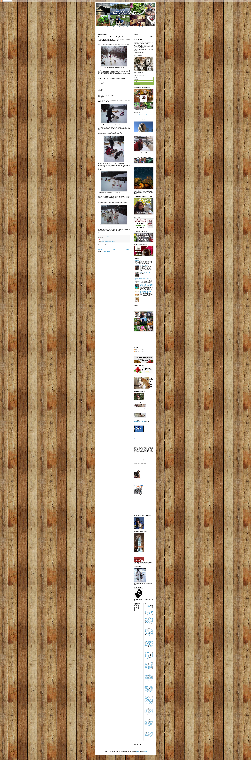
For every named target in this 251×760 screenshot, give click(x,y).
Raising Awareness (149, 642)
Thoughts (149, 617)
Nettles (147, 733)
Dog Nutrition (148, 627)
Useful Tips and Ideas (149, 641)
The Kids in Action (138, 260)
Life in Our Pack (149, 609)
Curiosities (147, 614)
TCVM (149, 715)
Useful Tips (147, 633)
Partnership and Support (102, 28)
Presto (149, 734)
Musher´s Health (147, 678)
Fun (149, 613)
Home (98, 26)
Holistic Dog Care (148, 711)
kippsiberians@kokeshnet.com (139, 421)
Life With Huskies (150, 732)
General (102, 241)
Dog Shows (146, 696)
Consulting (109, 26)
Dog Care (151, 618)
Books (146, 663)
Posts (136, 349)
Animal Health (147, 623)
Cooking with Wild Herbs (148, 724)
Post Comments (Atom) (107, 251)
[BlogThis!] (100, 237)
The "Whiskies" (147, 650)
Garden (139, 28)
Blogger (145, 751)
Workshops (146, 677)
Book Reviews (147, 721)
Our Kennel (104, 31)
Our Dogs (106, 241)
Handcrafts (147, 710)
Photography (149, 636)
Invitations (151, 664)
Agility (151, 719)
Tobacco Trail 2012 (149, 676)
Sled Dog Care (148, 640)
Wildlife (152, 633)
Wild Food (151, 737)
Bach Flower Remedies (148, 667)
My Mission (103, 26)
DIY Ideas (134, 28)
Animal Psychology (149, 662)
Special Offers (150, 736)
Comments (137, 351)
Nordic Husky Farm (112, 28)
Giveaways (146, 697)
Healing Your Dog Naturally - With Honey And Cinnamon (146, 292)
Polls (149, 692)
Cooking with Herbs (148, 723)
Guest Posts (151, 709)
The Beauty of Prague (144, 265)
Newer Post (100, 249)
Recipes (146, 702)
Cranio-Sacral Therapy (148, 725)
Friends (146, 628)
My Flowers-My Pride (149, 699)
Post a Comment (102, 247)
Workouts (146, 645)
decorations (147, 719)
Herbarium (151, 710)
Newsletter (132, 26)
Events (114, 26)
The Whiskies (147, 737)
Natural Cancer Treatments (141, 26)
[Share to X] (101, 237)
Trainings (113, 241)
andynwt (137, 751)
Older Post (127, 249)
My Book (119, 26)
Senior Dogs (151, 675)
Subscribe (137, 83)
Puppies (109, 241)
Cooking (128, 28)
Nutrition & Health (121, 28)
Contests (146, 669)
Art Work (98, 31)
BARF (151, 720)
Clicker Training (148, 668)
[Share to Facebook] (102, 237)
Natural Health (148, 700)
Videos (144, 28)
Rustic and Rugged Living (149, 612)
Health (146, 618)
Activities (146, 615)
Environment (151, 708)
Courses (147, 708)
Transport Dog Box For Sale (145, 272)
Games (147, 709)
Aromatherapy (147, 720)
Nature (146, 611)
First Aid (151, 677)
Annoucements (147, 639)
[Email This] (98, 237)
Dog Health (149, 622)
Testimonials (125, 26)
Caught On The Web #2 (144, 297)
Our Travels (148, 670)
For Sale (150, 696)
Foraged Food (148, 726)
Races (148, 28)
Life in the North (149, 619)
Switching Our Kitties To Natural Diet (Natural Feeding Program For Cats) (146, 285)
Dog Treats (151, 669)
